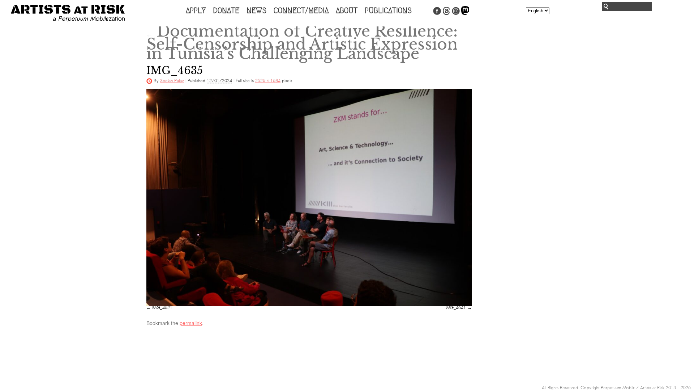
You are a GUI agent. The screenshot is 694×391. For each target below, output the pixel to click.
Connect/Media (301, 10)
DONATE (226, 10)
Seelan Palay (172, 80)
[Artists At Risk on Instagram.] (456, 13)
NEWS (256, 10)
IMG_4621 (162, 307)
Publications (388, 10)
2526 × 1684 (267, 80)
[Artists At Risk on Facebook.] (437, 13)
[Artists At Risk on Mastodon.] (465, 13)
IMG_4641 (456, 307)
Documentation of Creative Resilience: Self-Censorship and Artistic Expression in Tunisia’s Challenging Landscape (302, 42)
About (346, 10)
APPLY (196, 10)
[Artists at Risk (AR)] (68, 13)
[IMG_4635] (309, 197)
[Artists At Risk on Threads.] (446, 13)
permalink (191, 323)
